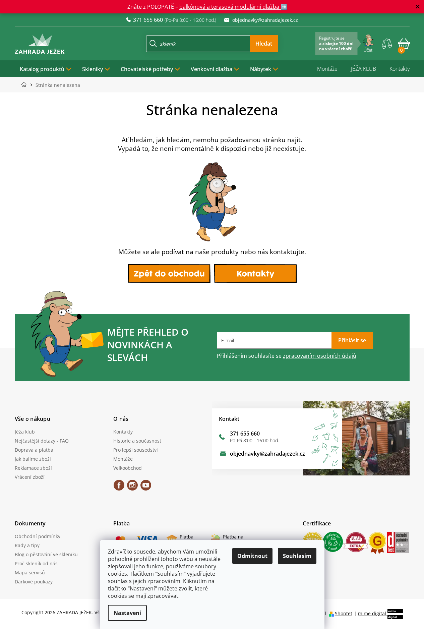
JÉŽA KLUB (363, 68)
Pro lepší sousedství (135, 450)
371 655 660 (245, 433)
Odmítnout (252, 556)
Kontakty (399, 68)
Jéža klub (25, 431)
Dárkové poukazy (34, 581)
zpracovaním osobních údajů (319, 355)
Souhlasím (297, 556)
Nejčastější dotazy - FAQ (42, 441)
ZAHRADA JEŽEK (119, 487)
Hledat (263, 43)
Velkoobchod (127, 468)
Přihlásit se (352, 340)
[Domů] (26, 84)
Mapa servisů (30, 572)
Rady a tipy (27, 545)
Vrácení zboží (30, 477)
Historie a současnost (137, 441)
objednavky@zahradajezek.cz (267, 453)
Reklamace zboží (33, 468)
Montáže (327, 68)
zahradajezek (132, 487)
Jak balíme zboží (33, 459)
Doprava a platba (34, 450)
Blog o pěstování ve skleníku (46, 554)
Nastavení (127, 613)
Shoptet (343, 613)
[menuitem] (46, 68)
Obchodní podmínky (37, 536)
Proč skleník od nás (36, 563)
